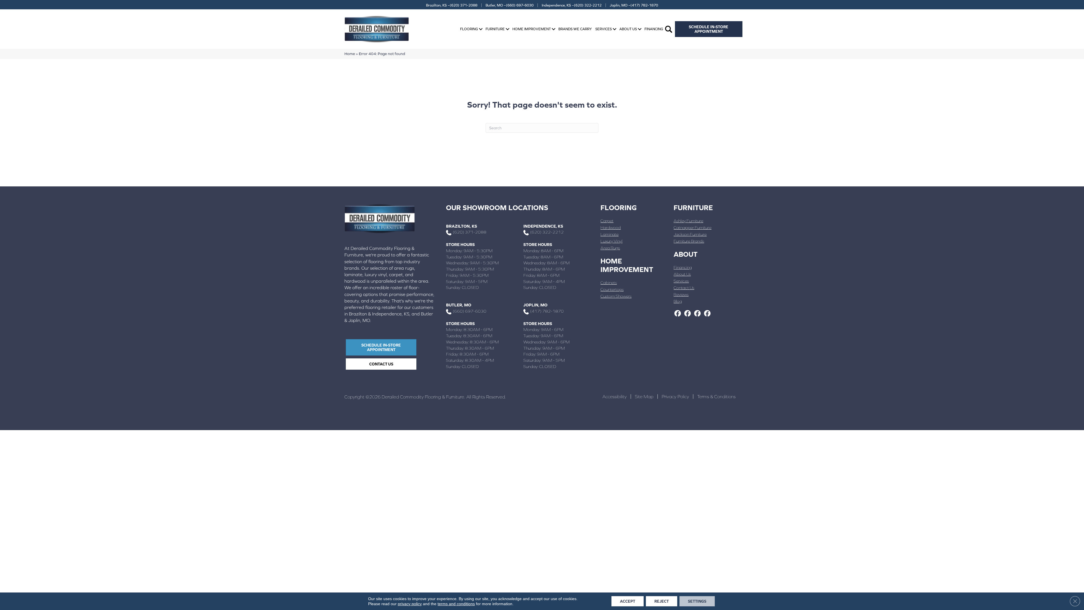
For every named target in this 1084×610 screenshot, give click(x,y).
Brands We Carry (575, 29)
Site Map (644, 396)
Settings (697, 601)
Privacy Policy (675, 396)
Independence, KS (543, 226)
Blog (678, 301)
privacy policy (410, 604)
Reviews (681, 294)
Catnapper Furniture (692, 227)
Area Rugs (610, 247)
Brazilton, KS (461, 226)
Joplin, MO (535, 304)
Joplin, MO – (634, 5)
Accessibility (614, 396)
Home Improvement (531, 29)
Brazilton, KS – (451, 5)
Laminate (609, 234)
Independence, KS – (572, 5)
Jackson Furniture (690, 234)
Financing (653, 29)
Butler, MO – (510, 5)
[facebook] (678, 313)
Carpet (606, 220)
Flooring (469, 29)
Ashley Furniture (688, 220)
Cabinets (608, 282)
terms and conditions (456, 604)
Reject (661, 601)
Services (603, 29)
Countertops (612, 289)
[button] (481, 29)
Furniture (495, 29)
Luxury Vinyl (611, 241)
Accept (627, 601)
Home (349, 53)
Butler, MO (458, 304)
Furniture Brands (689, 241)
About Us (628, 29)
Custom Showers (615, 296)
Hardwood (610, 227)
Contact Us (684, 287)
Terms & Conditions (716, 396)
